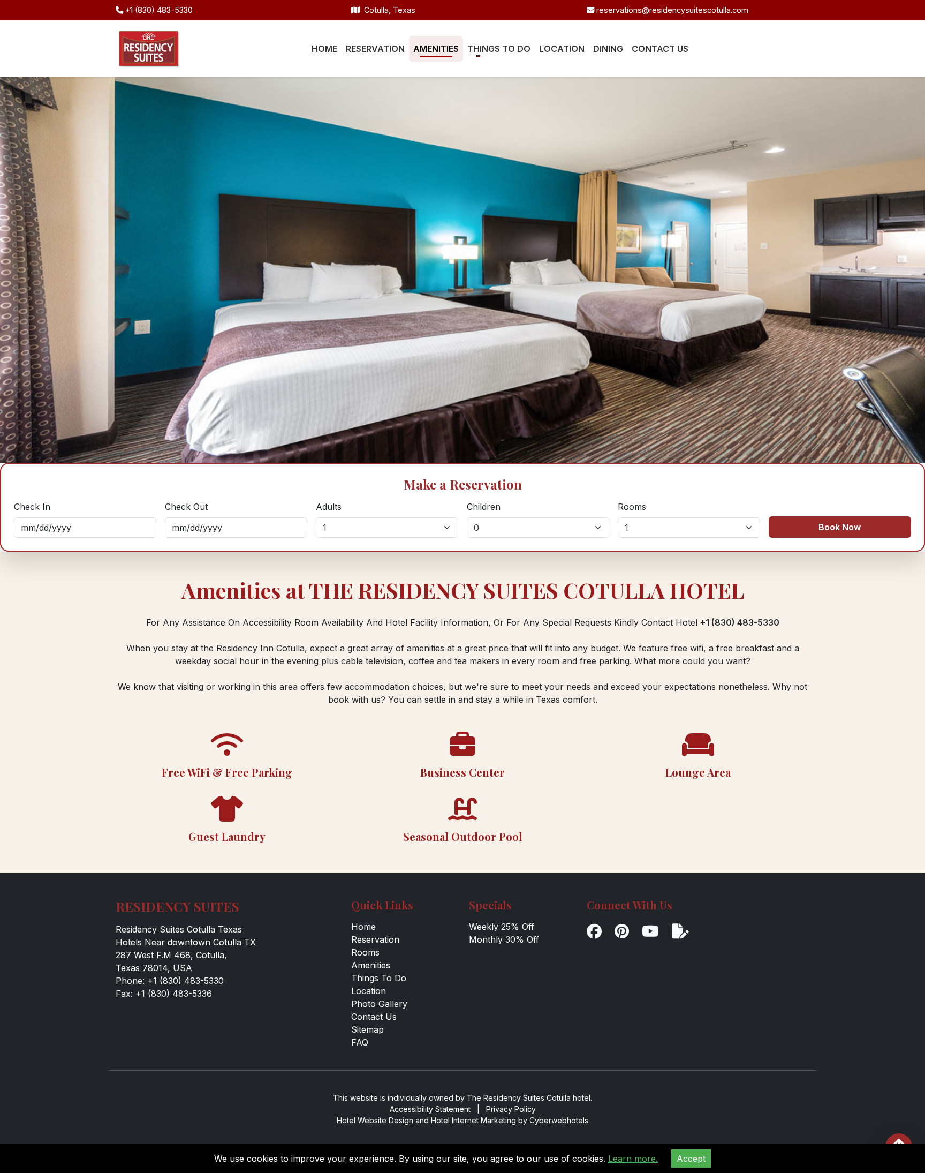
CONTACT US (660, 48)
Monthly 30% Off (504, 939)
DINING (608, 48)
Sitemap (367, 1029)
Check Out (186, 506)
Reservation (375, 939)
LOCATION (562, 48)
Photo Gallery (379, 1003)
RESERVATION (375, 48)
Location (368, 991)
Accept (691, 1158)
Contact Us (374, 1016)
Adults (329, 506)
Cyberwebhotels (558, 1120)
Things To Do (378, 978)
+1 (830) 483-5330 (158, 9)
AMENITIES (436, 48)
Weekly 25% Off (501, 926)
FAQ (359, 1042)
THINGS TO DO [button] (498, 48)
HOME (324, 48)
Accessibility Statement (430, 1109)
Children (484, 506)
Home (363, 926)
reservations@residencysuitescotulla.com (671, 9)
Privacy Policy (511, 1109)
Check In (32, 506)
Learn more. (633, 1158)
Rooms (632, 506)
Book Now (839, 527)
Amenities (370, 965)
